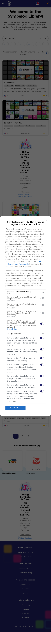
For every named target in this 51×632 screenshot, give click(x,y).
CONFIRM (15, 408)
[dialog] (25, 316)
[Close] (46, 220)
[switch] (42, 298)
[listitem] (25, 292)
